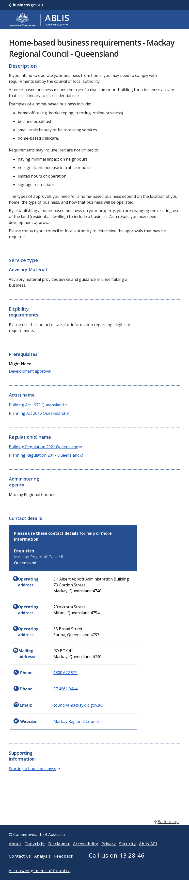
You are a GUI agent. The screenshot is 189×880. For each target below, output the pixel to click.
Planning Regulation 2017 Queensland (46, 455)
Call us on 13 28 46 (117, 855)
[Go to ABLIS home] (39, 20)
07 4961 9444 (65, 689)
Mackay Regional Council (78, 721)
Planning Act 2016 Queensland (39, 413)
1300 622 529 (65, 672)
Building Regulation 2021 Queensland (45, 446)
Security (127, 844)
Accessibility (85, 844)
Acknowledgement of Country (39, 870)
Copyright (35, 844)
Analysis (42, 856)
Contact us (20, 856)
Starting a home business (34, 768)
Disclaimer (59, 844)
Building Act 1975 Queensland (38, 405)
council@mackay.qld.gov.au (78, 705)
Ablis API (148, 844)
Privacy (108, 844)
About (15, 844)
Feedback (63, 856)
